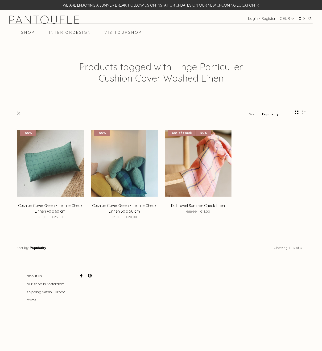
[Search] (311, 18)
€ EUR (285, 18)
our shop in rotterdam (46, 283)
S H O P (27, 32)
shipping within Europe (46, 291)
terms (32, 299)
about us (34, 275)
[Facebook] (81, 275)
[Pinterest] (90, 275)
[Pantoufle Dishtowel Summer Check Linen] (198, 164)
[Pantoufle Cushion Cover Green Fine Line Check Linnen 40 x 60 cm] (50, 164)
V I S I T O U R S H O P (122, 32)
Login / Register (262, 18)
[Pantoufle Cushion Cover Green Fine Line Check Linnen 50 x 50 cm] (124, 164)
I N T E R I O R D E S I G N (69, 32)
